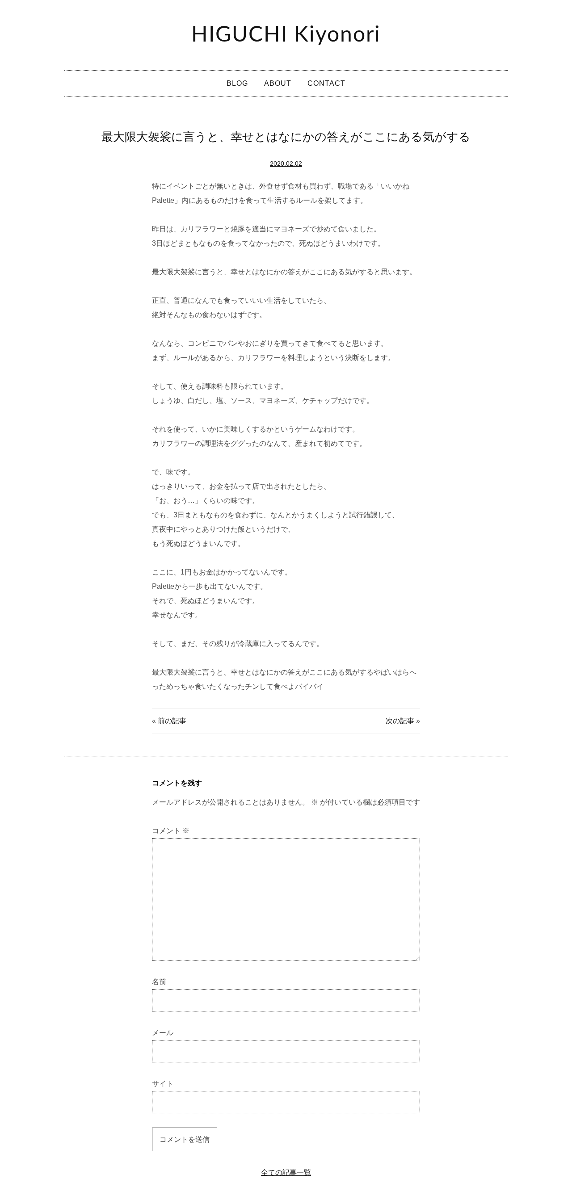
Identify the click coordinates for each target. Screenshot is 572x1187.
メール (162, 1032)
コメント (170, 831)
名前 (159, 982)
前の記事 (172, 721)
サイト (162, 1083)
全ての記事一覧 (286, 1172)
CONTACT (326, 83)
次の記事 (400, 721)
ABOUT (277, 83)
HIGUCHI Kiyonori (286, 35)
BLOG (237, 83)
